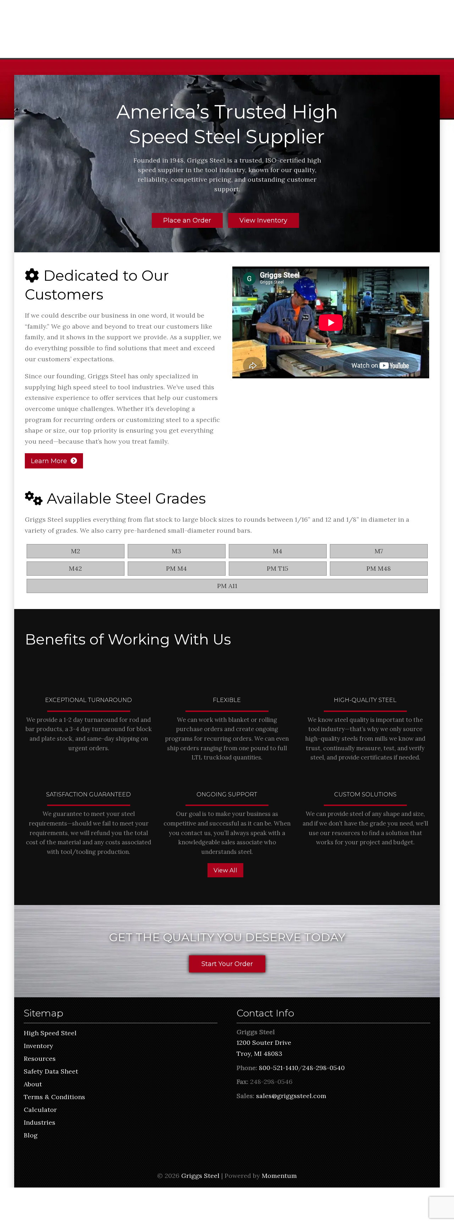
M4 (277, 551)
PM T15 (277, 568)
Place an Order (187, 220)
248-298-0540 (323, 1068)
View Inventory (263, 220)
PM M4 (176, 568)
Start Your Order (227, 964)
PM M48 (378, 568)
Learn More (49, 461)
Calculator (40, 1110)
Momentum (279, 1176)
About (33, 1084)
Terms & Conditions (54, 1097)
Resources (40, 1058)
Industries (39, 1122)
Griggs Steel (200, 1176)
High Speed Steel (50, 1033)
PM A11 (227, 586)
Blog (31, 1135)
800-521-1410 (278, 1068)
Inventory (38, 1046)
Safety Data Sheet (51, 1071)
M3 (176, 551)
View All (225, 870)
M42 (75, 568)
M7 (379, 551)
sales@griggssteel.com (291, 1096)
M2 (75, 551)
